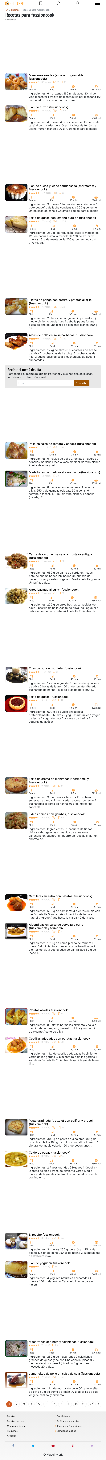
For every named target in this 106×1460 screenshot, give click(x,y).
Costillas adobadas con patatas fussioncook (59, 1038)
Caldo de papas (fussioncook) (49, 1152)
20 (83, 1404)
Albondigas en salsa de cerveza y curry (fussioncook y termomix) (56, 926)
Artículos (11, 1435)
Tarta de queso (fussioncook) (49, 697)
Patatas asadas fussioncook (48, 1010)
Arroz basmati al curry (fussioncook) (54, 589)
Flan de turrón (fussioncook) (48, 107)
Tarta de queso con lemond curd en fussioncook (62, 218)
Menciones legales (66, 1431)
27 (91, 1404)
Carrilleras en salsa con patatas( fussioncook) (60, 896)
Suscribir (82, 383)
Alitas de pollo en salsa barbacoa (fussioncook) (62, 335)
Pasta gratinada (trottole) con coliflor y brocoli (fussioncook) (61, 1122)
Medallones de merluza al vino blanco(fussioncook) (64, 472)
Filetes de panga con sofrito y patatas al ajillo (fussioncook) (60, 301)
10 (76, 1404)
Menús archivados (16, 1426)
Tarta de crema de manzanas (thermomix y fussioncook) (59, 780)
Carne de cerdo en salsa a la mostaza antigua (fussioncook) (60, 556)
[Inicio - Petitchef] (6, 9)
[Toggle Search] (78, 3)
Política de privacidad (68, 1421)
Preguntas (12, 1431)
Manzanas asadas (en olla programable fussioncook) (56, 76)
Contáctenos (63, 1416)
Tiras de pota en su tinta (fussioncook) (56, 668)
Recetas (11, 1416)
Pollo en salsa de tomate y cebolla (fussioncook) (62, 444)
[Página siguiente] (99, 1404)
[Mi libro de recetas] (41, 3)
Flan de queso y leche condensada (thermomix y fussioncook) (62, 187)
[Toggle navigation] (97, 3)
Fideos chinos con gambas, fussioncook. (57, 814)
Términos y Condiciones (69, 1426)
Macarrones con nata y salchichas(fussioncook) (62, 1342)
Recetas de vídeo (16, 1421)
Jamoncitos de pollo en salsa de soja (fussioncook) (64, 1373)
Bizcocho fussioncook (44, 1234)
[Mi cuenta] (59, 3)
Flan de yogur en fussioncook (49, 1263)
